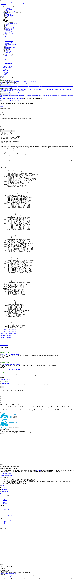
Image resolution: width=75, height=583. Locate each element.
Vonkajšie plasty (8, 37)
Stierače (6, 26)
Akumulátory (7, 30)
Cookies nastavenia (6, 516)
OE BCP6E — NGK (4, 345)
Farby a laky (5, 503)
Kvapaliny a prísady (6, 499)
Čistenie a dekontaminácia (10, 36)
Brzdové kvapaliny (8, 16)
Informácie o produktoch (15, 3)
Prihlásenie (3, 4)
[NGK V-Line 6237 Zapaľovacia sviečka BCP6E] (10, 100)
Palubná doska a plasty (9, 42)
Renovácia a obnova (9, 40)
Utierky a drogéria (8, 63)
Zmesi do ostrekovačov (9, 15)
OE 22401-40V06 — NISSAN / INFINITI (8, 333)
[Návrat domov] (0, 98)
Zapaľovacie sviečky (19, 98)
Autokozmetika (5, 501)
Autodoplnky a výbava (9, 28)
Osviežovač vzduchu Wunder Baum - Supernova (12, 360)
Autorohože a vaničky (9, 33)
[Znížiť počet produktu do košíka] (0, 127)
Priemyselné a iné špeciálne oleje (11, 11)
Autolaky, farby (8, 57)
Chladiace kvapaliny (9, 14)
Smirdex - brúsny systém (9, 61)
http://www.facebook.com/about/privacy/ (8, 573)
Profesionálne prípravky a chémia (11, 23)
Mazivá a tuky (7, 10)
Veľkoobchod (28, 3)
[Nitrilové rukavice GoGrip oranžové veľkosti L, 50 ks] (10, 354)
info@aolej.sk (12, 2)
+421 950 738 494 (4, 2)
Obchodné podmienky (7, 514)
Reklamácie (5, 512)
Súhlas (1, 533)
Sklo (6, 45)
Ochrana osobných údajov (8, 515)
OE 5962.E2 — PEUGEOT (5, 335)
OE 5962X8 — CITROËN (5, 339)
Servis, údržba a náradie (9, 27)
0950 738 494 (4, 487)
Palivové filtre (7, 52)
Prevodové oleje (8, 8)
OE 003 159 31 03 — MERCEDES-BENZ (8, 331)
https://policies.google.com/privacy (6, 576)
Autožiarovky (7, 24)
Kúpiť (3, 129)
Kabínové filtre (8, 53)
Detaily (1, 534)
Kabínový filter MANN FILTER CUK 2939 (10, 369)
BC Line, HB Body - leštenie (10, 62)
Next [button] (2, 464)
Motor (6, 46)
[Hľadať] (12, 77)
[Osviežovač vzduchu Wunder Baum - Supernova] (10, 364)
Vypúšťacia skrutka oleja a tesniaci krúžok (13, 31)
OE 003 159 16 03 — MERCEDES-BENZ (8, 329)
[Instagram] (0, 493)
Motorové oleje (8, 7)
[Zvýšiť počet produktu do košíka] (0, 128)
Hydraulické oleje (8, 9)
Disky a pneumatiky (9, 41)
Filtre (4, 502)
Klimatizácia (7, 48)
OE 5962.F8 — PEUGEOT (5, 337)
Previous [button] (2, 433)
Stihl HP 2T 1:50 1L (5, 379)
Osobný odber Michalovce (8, 509)
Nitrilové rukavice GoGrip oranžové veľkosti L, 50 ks (13, 350)
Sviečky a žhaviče (8, 29)
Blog (21, 3)
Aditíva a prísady (8, 13)
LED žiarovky (7, 25)
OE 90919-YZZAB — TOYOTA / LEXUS (8, 343)
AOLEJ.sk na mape (4, 491)
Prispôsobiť (2, 543)
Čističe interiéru (8, 43)
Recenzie (4, 511)
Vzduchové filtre (8, 51)
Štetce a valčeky (8, 59)
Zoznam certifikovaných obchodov (7, 475)
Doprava (23, 3)
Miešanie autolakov (8, 56)
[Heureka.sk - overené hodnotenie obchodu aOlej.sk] (10, 420)
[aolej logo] (2, 76)
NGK (1, 106)
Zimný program (8, 32)
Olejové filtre (7, 50)
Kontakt (32, 3)
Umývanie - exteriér (9, 35)
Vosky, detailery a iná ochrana (10, 38)
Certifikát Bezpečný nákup (6, 473)
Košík (5, 74)
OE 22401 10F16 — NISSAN (6, 341)
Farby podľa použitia (9, 55)
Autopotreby (4, 98)
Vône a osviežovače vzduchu (10, 47)
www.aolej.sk (38, 470)
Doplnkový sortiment (9, 58)
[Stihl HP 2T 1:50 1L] (4, 383)
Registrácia (6, 73)
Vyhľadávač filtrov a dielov (5, 3)
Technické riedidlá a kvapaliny (10, 64)
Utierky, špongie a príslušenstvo (11, 44)
